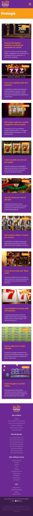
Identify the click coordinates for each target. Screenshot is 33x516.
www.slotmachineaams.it (19, 506)
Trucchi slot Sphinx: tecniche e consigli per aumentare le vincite (13, 45)
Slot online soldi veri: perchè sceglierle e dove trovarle (16, 123)
